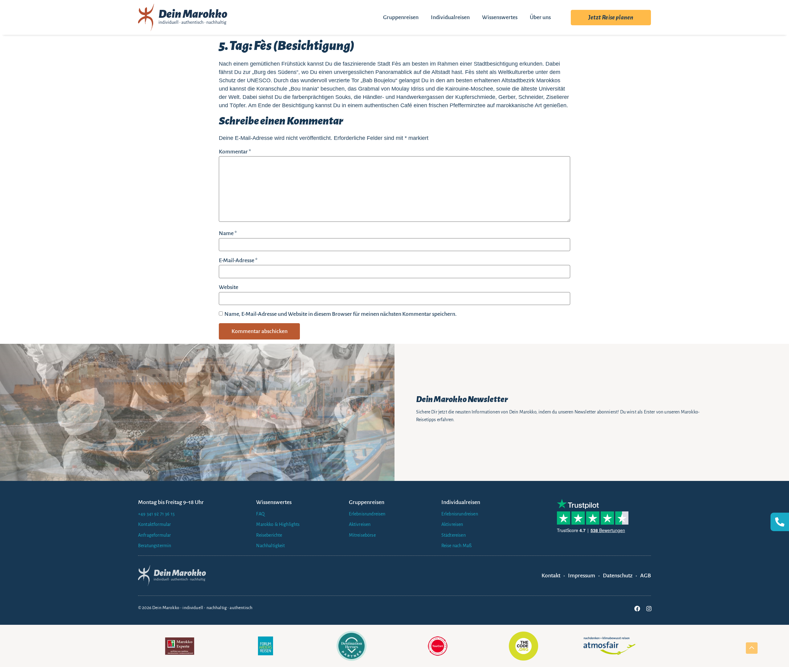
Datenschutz (617, 575)
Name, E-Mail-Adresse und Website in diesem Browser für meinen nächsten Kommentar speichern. (340, 314)
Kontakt (551, 575)
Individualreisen (450, 17)
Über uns (540, 17)
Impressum (581, 575)
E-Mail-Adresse (238, 260)
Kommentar (235, 151)
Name (228, 233)
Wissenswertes (499, 17)
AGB (645, 575)
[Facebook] (637, 608)
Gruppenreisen (401, 17)
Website (228, 287)
